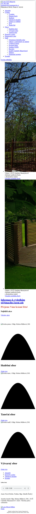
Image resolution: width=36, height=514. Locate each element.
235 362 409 (5, 3)
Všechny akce (5, 315)
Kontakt (7, 56)
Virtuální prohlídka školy (12, 178)
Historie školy (13, 16)
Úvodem (11, 14)
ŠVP (10, 23)
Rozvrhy (11, 49)
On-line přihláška (6, 60)
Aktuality (8, 10)
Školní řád (12, 25)
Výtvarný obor (13, 31)
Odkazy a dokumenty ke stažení (19, 42)
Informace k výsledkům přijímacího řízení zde (13, 301)
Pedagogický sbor (10, 36)
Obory (7, 27)
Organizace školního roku (17, 40)
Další (6, 38)
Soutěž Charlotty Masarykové (18, 51)
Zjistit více (4, 371)
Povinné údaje (13, 45)
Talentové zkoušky (15, 20)
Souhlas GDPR (14, 47)
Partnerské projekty (15, 54)
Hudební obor (13, 29)
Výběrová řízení (14, 43)
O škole (7, 12)
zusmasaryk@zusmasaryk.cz (10, 5)
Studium (11, 18)
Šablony (11, 52)
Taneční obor (13, 32)
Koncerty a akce (10, 34)
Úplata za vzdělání (14, 21)
